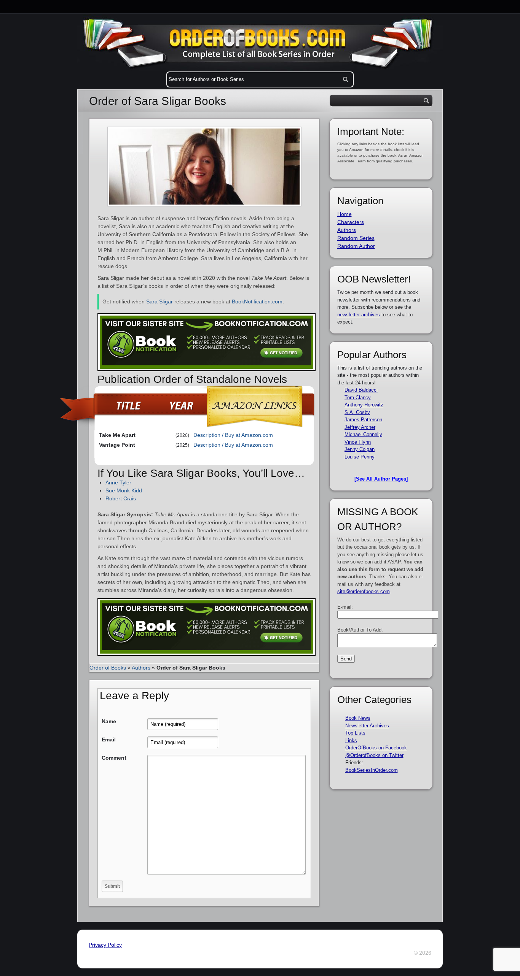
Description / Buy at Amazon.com (233, 435)
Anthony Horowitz (364, 405)
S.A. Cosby (357, 412)
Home (344, 214)
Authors (141, 668)
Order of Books (107, 668)
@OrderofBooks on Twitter (374, 755)
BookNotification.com (257, 301)
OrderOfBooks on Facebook (376, 748)
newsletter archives (358, 314)
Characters (350, 222)
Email (109, 739)
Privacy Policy (105, 945)
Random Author (356, 246)
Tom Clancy (358, 397)
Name (109, 721)
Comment (114, 758)
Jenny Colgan (360, 449)
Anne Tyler (118, 482)
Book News (357, 718)
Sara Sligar (159, 301)
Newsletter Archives (367, 725)
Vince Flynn (358, 442)
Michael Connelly (363, 434)
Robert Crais (120, 498)
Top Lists (355, 733)
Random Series (356, 238)
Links (351, 740)
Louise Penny (360, 457)
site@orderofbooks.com (363, 591)
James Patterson (363, 419)
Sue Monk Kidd (123, 490)
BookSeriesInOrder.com (371, 770)
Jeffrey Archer (360, 427)
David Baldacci (361, 390)
